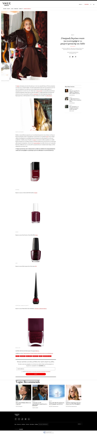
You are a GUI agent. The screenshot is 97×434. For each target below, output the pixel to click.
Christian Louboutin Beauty (40, 308)
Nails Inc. (37, 350)
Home (15, 424)
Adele (18, 86)
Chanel (35, 192)
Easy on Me (39, 90)
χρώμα (34, 139)
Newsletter (23, 424)
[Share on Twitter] (72, 57)
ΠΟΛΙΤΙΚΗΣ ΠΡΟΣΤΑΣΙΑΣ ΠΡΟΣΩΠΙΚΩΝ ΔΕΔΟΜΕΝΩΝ (41, 371)
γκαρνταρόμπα (37, 143)
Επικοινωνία (19, 424)
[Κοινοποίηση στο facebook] (70, 57)
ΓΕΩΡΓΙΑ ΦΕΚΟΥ (35, 407)
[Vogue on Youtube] (25, 419)
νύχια (47, 136)
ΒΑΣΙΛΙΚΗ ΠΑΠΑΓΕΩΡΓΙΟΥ (53, 406)
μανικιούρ (36, 94)
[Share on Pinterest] (75, 57)
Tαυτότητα (27, 424)
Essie (36, 235)
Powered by (17, 429)
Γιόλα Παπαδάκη (19, 406)
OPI (36, 266)
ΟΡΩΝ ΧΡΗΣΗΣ (28, 371)
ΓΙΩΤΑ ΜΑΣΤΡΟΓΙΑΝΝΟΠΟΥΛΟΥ (72, 52)
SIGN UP (35, 374)
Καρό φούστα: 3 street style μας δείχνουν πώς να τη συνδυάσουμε (38, 353)
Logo (26, 415)
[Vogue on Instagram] (19, 419)
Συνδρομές (36, 424)
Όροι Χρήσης (32, 424)
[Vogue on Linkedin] (29, 419)
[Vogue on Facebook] (16, 419)
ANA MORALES (72, 95)
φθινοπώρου (49, 95)
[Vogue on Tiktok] (22, 419)
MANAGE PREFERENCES (43, 424)
